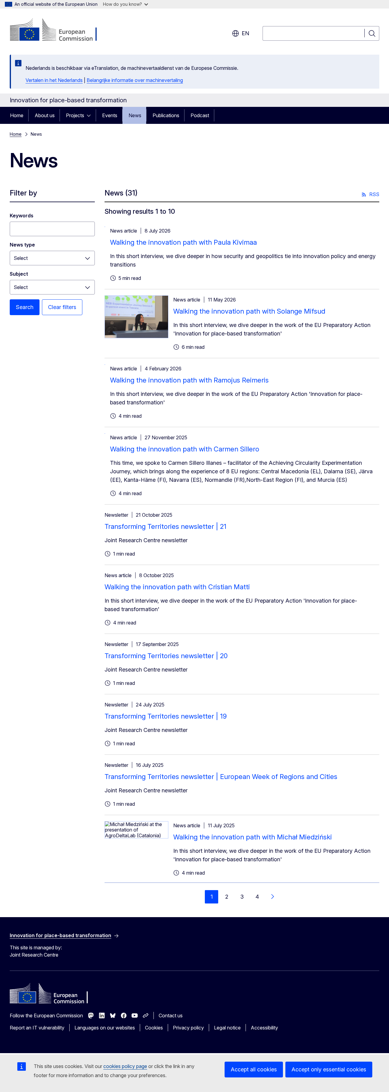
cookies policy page (125, 1066)
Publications (166, 115)
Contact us (171, 1015)
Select (21, 258)
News (135, 115)
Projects (75, 115)
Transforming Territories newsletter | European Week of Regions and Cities (221, 777)
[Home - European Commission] (59, 30)
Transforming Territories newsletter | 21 (165, 526)
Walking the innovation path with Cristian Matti (177, 587)
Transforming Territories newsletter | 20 (166, 656)
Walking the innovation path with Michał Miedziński (252, 837)
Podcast (200, 115)
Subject (19, 274)
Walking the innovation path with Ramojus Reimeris (189, 380)
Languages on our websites (104, 1028)
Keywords (21, 216)
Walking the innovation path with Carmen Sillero (184, 449)
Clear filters (62, 307)
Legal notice (227, 1028)
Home (16, 115)
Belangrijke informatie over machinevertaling (135, 80)
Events (109, 115)
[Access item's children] (90, 115)
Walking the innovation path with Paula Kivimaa (183, 242)
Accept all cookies (254, 1069)
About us (45, 115)
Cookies (154, 1028)
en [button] (245, 33)
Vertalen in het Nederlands (54, 80)
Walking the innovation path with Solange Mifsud (249, 311)
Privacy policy (188, 1028)
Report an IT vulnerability (37, 1028)
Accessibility (264, 1028)
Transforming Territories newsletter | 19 (166, 716)
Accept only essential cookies (328, 1069)
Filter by (23, 193)
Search (24, 307)
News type (22, 245)
